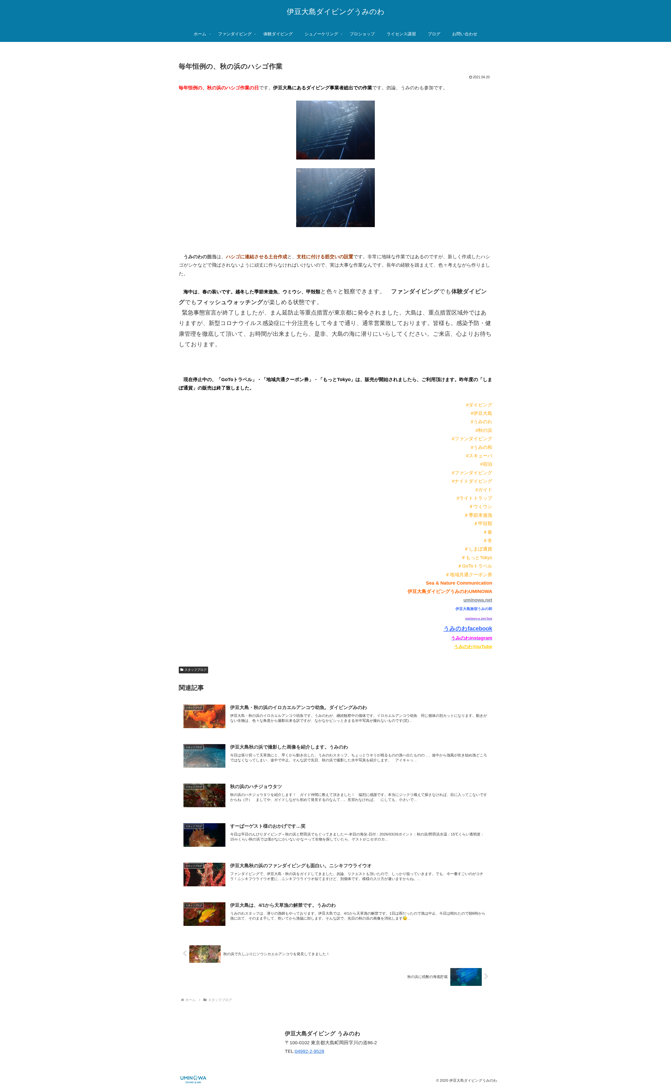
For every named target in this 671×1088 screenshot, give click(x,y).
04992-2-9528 (309, 1051)
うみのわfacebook (467, 628)
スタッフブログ (196, 670)
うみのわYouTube (473, 646)
